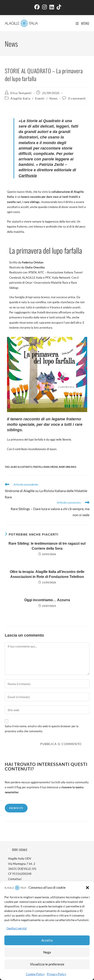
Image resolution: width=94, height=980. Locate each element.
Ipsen (53, 449)
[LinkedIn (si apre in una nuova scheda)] (51, 7)
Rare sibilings (67, 466)
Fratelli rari (41, 466)
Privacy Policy (56, 974)
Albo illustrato (21, 466)
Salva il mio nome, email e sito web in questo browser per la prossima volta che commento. (41, 728)
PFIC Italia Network (57, 277)
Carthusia (28, 175)
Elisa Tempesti (20, 93)
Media (54, 466)
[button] (87, 887)
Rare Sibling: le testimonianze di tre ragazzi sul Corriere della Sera (47, 546)
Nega (47, 952)
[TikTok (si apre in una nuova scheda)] (58, 7)
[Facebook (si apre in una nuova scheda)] (37, 7)
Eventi (40, 98)
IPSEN (32, 272)
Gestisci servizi (17, 928)
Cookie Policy (35, 974)
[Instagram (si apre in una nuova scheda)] (44, 7)
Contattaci (14, 879)
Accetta (47, 940)
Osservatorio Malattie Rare (51, 282)
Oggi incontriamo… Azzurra (47, 600)
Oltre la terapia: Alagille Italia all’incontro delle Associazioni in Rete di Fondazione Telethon (47, 574)
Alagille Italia (20, 98)
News (53, 98)
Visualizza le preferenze (47, 964)
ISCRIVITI (16, 808)
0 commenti (77, 98)
